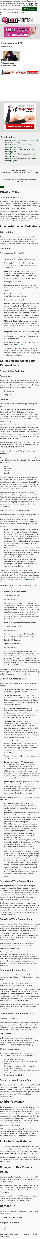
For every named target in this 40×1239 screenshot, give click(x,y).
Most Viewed (5, 46)
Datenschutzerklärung (17, 170)
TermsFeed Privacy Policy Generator (16, 221)
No (5, 1229)
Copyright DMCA (19, 172)
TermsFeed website (29, 579)
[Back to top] (36, 1235)
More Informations (6, 12)
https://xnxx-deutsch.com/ (13, 344)
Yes (5, 1227)
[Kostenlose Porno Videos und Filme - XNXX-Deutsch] (17, 20)
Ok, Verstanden (29, 9)
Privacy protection (19, 12)
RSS (29, 172)
